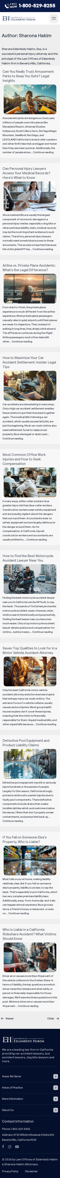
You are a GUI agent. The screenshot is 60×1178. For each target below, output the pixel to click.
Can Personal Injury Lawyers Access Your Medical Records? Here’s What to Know (26, 173)
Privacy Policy (10, 1171)
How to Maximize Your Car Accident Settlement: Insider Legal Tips (29, 362)
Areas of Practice (12, 1087)
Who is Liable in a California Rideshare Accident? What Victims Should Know (29, 934)
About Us (8, 1110)
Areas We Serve (11, 1076)
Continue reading (43, 152)
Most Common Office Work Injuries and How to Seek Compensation (24, 459)
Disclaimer (31, 1171)
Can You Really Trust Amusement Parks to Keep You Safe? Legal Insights (28, 76)
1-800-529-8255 (37, 5)
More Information (12, 1098)
